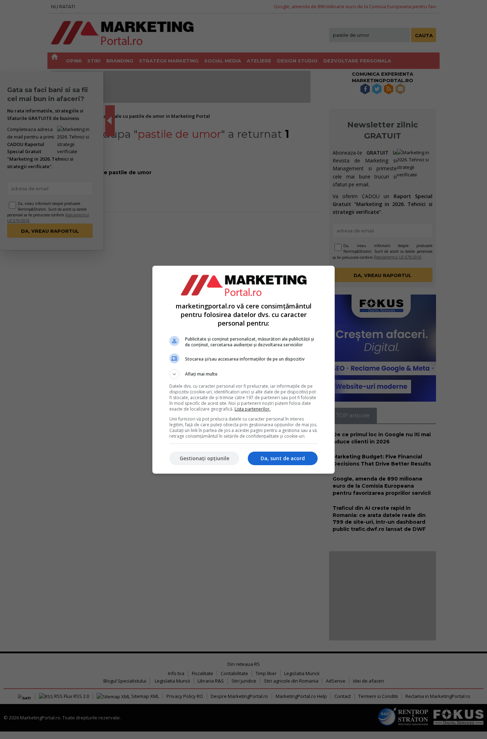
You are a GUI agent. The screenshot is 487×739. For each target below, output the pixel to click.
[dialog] (243, 370)
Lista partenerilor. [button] (253, 409)
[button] (243, 374)
